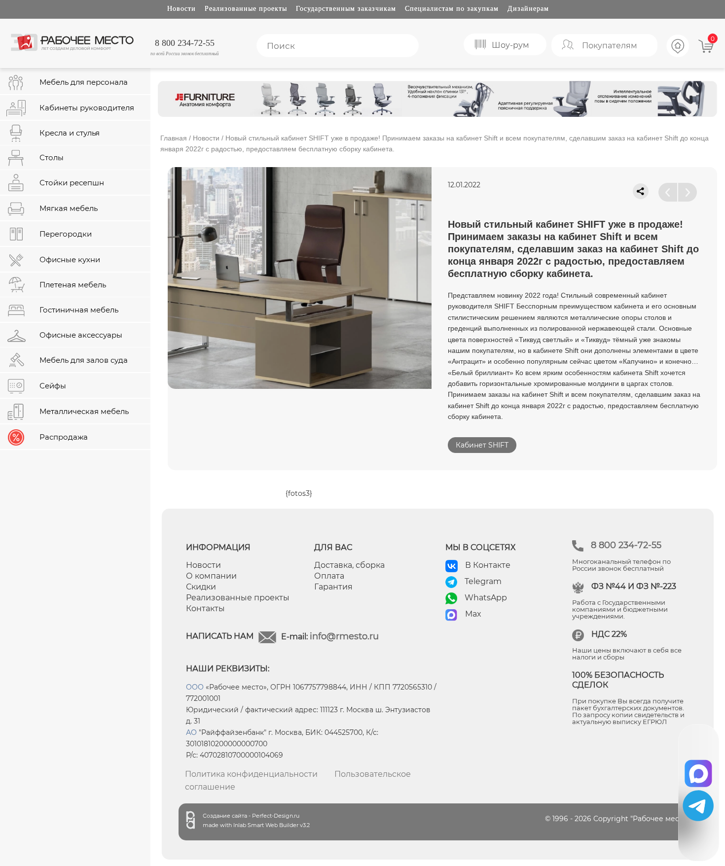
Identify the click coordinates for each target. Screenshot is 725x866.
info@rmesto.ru (344, 636)
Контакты (205, 608)
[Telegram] (698, 805)
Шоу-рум (510, 45)
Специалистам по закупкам (452, 8)
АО (191, 732)
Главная (173, 138)
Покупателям (609, 45)
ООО (195, 687)
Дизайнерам (528, 8)
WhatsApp (486, 597)
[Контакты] (678, 55)
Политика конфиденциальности (251, 774)
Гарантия (333, 586)
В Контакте (487, 565)
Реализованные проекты (246, 8)
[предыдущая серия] (668, 192)
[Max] (698, 770)
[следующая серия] (687, 192)
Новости (181, 8)
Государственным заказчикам (346, 8)
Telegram (483, 581)
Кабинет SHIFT (482, 445)
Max (473, 614)
